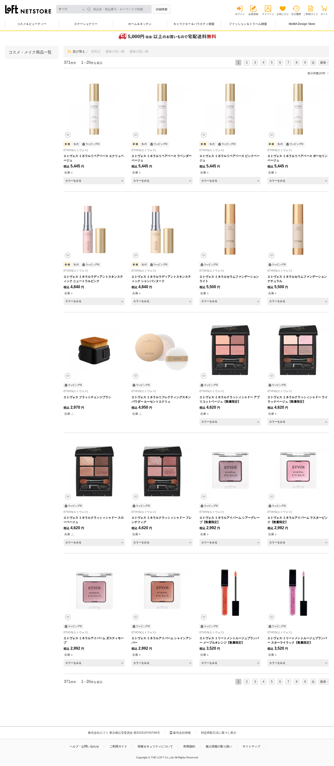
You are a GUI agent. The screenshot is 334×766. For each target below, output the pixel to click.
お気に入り (283, 14)
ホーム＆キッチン (140, 24)
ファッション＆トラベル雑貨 (248, 24)
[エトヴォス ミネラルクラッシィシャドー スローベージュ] (94, 470)
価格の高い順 (138, 51)
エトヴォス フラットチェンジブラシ (87, 397)
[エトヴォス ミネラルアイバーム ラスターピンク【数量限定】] (298, 470)
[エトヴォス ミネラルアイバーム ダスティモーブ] (94, 591)
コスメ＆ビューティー (31, 24)
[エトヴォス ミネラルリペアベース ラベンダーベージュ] (162, 109)
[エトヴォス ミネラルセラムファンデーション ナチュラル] (298, 229)
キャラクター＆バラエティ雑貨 (193, 24)
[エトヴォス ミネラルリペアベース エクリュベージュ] (94, 109)
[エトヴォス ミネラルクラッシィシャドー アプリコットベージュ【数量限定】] (230, 350)
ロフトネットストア (28, 9)
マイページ (268, 14)
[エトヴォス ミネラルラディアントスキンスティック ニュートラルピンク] (94, 229)
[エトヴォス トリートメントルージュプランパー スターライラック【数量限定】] (298, 591)
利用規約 (189, 746)
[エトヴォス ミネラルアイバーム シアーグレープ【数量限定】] (230, 470)
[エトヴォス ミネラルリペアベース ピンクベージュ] (230, 109)
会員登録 (253, 14)
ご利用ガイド (310, 14)
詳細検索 (161, 9)
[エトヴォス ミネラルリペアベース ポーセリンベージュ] (298, 109)
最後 (323, 62)
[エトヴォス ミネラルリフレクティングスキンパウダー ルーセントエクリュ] (162, 350)
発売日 (95, 51)
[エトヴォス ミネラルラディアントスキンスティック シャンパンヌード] (162, 229)
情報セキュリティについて (155, 746)
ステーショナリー (86, 24)
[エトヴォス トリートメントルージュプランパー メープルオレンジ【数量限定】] (230, 591)
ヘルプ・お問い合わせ (84, 746)
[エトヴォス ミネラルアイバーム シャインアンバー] (162, 591)
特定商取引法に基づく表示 (218, 732)
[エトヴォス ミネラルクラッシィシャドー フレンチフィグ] (162, 470)
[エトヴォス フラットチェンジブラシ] (94, 350)
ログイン (240, 14)
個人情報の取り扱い (219, 746)
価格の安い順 (114, 51)
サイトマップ (251, 746)
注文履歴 (296, 14)
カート (324, 14)
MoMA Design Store (302, 24)
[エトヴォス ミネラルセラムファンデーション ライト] (230, 229)
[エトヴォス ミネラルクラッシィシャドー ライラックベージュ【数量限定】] (298, 350)
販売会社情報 (182, 732)
